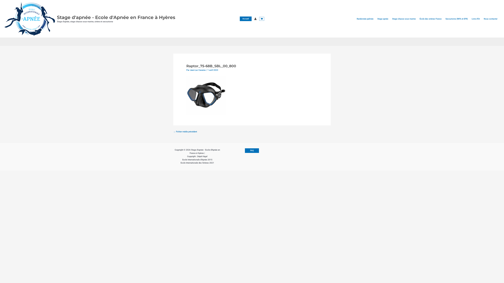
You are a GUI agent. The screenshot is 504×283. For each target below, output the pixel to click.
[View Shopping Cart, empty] (261, 19)
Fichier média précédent (185, 131)
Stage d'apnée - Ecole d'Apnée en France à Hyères (116, 17)
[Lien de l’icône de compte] (255, 19)
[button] (246, 19)
